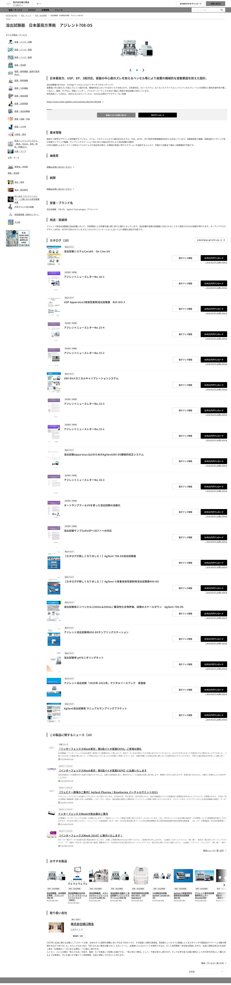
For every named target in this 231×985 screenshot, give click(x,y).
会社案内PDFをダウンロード (191, 3)
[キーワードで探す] (221, 10)
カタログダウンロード (214, 258)
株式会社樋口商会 (82, 924)
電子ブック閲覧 (185, 258)
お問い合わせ (216, 3)
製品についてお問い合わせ (116, 115)
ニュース (59, 9)
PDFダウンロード (157, 115)
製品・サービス (15, 9)
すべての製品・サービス (16, 34)
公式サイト (19, 5)
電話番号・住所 (78, 936)
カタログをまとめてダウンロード (209, 240)
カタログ (32, 9)
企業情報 (45, 9)
